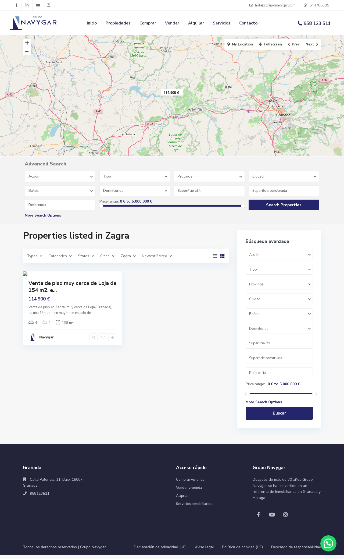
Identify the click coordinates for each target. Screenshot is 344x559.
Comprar (147, 23)
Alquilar (196, 23)
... (93, 312)
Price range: (109, 201)
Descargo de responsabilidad (296, 547)
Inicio (92, 23)
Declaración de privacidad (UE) (160, 547)
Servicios (221, 23)
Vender (172, 23)
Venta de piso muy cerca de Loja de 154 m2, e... (72, 287)
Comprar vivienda (190, 479)
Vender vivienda (189, 487)
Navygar (46, 337)
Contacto (248, 23)
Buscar (279, 413)
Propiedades (118, 23)
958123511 (39, 493)
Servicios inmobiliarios (194, 503)
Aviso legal (204, 547)
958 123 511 (317, 23)
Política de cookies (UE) (242, 547)
